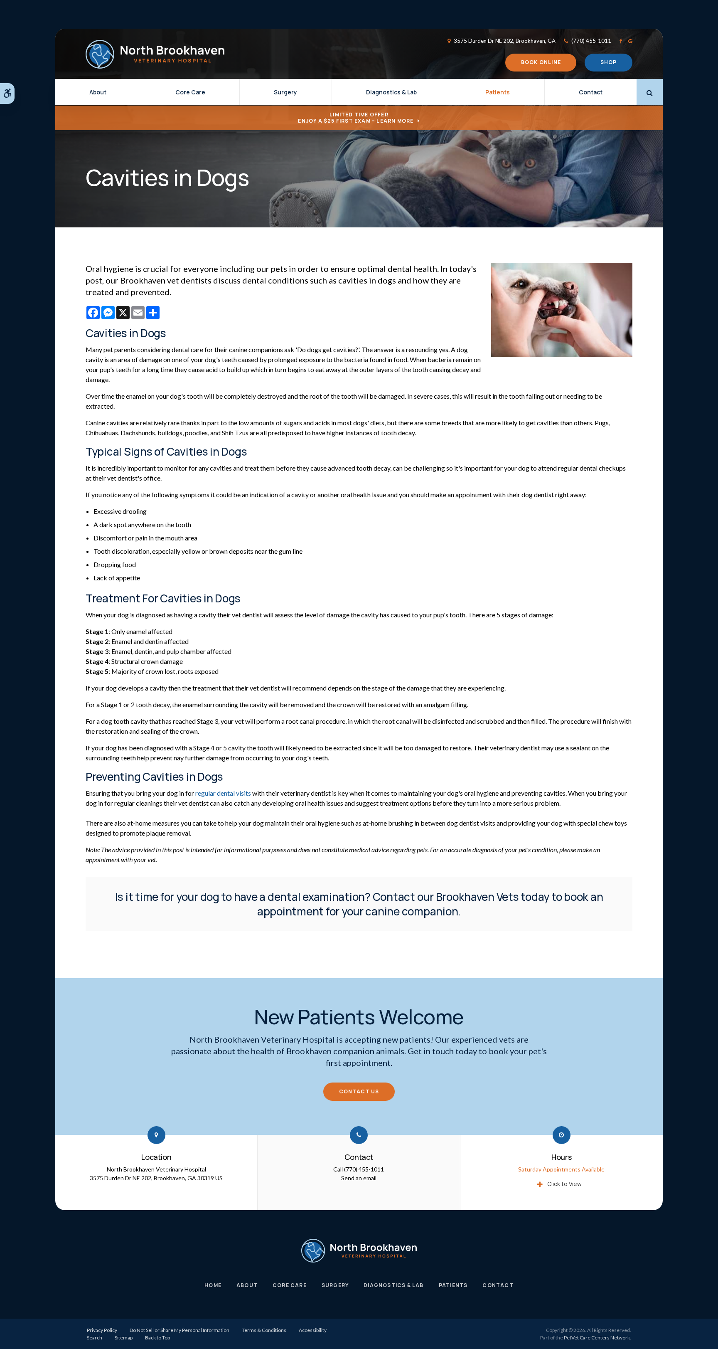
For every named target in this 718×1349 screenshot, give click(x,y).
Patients (497, 92)
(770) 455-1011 (591, 40)
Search (94, 1337)
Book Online (541, 62)
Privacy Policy (102, 1330)
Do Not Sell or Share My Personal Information (179, 1330)
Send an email (358, 1177)
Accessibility (313, 1330)
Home (212, 1285)
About (97, 92)
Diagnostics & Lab (391, 92)
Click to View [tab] (564, 1184)
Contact (590, 92)
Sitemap (124, 1337)
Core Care (190, 92)
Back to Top (157, 1337)
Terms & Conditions (264, 1330)
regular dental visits (223, 793)
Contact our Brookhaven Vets (446, 896)
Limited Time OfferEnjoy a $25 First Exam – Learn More (355, 117)
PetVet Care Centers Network (597, 1337)
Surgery (285, 92)
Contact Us (359, 1091)
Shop (608, 62)
